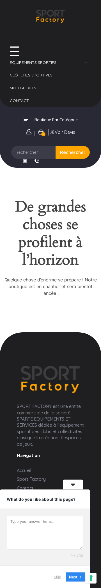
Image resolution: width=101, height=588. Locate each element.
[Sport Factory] (50, 378)
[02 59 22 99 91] (37, 161)
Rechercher (73, 152)
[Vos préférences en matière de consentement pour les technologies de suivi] (91, 578)
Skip (57, 576)
